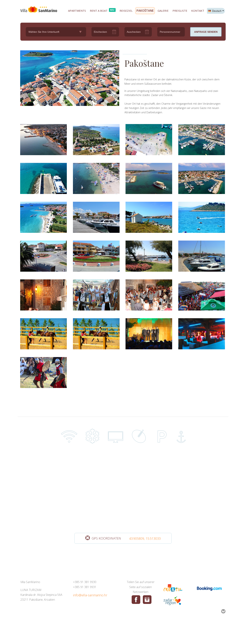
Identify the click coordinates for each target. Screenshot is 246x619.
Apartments (77, 10)
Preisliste (180, 10)
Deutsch (216, 11)
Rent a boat (102, 10)
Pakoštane (145, 11)
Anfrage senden (206, 31)
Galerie (163, 10)
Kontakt (197, 10)
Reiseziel (126, 10)
